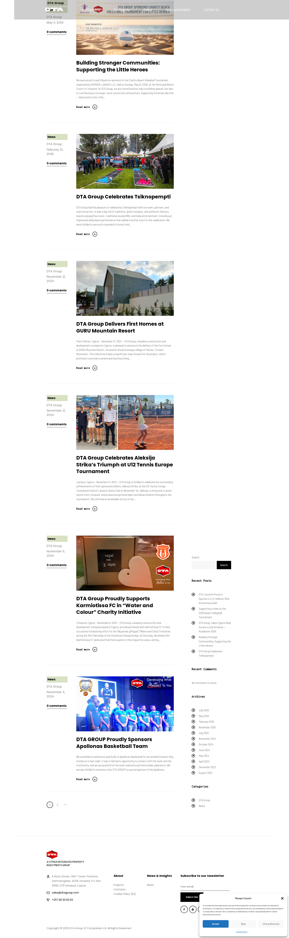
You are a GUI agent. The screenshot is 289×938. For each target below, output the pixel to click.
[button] (282, 898)
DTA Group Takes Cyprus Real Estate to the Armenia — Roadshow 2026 (215, 627)
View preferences (271, 923)
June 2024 (204, 750)
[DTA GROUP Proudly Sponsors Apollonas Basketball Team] (130, 704)
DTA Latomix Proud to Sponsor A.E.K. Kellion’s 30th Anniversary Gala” (214, 598)
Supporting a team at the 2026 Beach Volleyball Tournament (212, 613)
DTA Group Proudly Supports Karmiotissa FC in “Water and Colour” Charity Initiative (114, 605)
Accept (215, 923)
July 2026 (204, 710)
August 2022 (205, 772)
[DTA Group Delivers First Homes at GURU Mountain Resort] (130, 288)
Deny (243, 923)
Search (195, 557)
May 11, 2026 (55, 23)
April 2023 (204, 761)
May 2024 (204, 755)
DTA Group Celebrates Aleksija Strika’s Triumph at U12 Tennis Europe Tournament (124, 465)
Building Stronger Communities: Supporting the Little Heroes (118, 66)
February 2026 (206, 721)
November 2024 (207, 738)
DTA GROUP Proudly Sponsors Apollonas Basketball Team (114, 743)
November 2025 (207, 727)
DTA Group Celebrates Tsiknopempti (123, 196)
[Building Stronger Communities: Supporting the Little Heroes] (130, 27)
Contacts (120, 889)
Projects (119, 885)
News (51, 137)
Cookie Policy (241, 931)
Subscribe (192, 897)
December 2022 (207, 767)
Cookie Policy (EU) (125, 894)
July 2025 (204, 733)
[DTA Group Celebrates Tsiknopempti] (130, 161)
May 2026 (204, 716)
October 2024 (206, 744)
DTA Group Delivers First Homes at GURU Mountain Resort (120, 327)
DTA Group (54, 144)
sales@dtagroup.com (65, 892)
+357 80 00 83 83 (62, 900)
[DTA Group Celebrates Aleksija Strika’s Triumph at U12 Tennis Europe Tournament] (130, 422)
